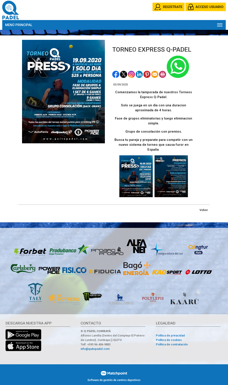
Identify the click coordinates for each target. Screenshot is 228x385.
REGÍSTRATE (172, 7)
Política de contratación (172, 344)
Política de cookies (169, 340)
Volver (204, 210)
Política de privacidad (170, 335)
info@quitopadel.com (95, 349)
